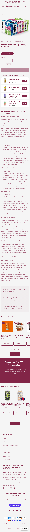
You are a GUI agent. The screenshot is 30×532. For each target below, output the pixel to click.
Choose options (7, 413)
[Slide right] (18, 349)
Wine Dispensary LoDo (9, 472)
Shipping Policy (7, 456)
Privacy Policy (6, 459)
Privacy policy (8, 526)
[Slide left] (11, 349)
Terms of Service (7, 449)
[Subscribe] (25, 378)
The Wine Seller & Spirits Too (10, 477)
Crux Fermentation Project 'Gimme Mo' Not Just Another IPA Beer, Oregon (15, 94)
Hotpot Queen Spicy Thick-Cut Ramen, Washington (6, 335)
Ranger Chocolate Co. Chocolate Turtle (20, 334)
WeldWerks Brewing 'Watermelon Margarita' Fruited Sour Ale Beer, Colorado (15, 101)
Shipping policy (23, 526)
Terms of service (15, 526)
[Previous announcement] (3, 2)
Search (5, 438)
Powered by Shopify (17, 523)
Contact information (11, 528)
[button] (3, 6)
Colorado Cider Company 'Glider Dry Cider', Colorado (15, 79)
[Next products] (27, 76)
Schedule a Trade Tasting (9, 442)
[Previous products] (23, 76)
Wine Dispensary (9, 523)
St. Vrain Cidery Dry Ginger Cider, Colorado (19, 404)
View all (15, 354)
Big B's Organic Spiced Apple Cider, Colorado (15, 87)
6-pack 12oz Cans (8, 54)
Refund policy (6, 452)
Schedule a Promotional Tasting (11, 445)
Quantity (3, 57)
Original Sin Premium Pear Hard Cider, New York (7, 404)
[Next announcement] (27, 2)
